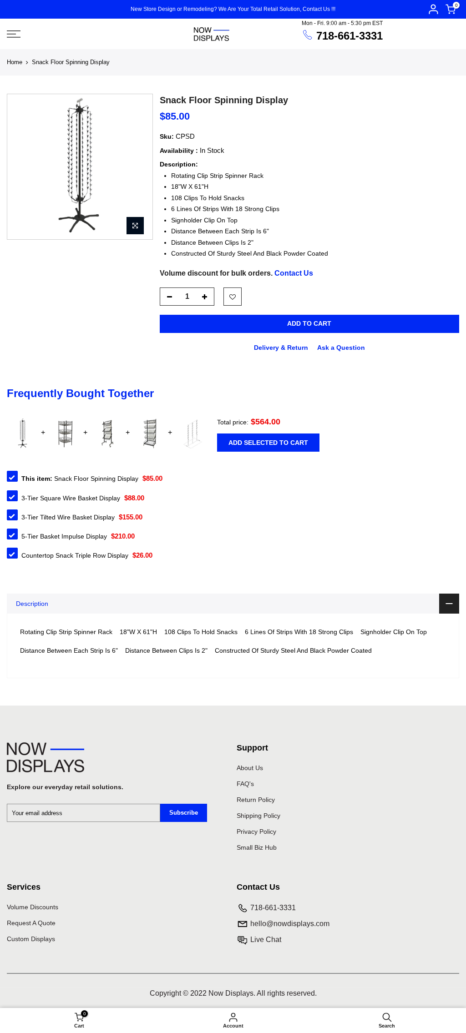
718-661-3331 (349, 36)
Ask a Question (341, 347)
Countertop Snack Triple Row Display (74, 555)
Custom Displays (31, 938)
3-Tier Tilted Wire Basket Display (68, 517)
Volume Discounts (32, 907)
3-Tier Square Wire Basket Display (70, 498)
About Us (250, 767)
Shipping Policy (258, 815)
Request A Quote (31, 923)
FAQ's (245, 783)
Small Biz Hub (257, 847)
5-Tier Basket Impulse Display (64, 536)
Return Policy (256, 799)
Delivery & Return (281, 347)
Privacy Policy (256, 831)
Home (14, 62)
